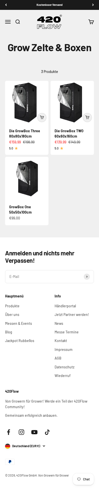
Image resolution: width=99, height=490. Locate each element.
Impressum (64, 349)
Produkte (12, 306)
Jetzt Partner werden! (72, 314)
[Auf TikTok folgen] (47, 432)
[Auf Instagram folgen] (21, 432)
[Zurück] (6, 5)
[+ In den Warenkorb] (41, 117)
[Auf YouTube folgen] (34, 432)
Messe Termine (67, 332)
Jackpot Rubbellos (19, 340)
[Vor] (93, 5)
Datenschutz (64, 367)
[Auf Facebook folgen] (8, 432)
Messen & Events (18, 323)
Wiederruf (63, 375)
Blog (8, 332)
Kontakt (61, 340)
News (59, 323)
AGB (58, 358)
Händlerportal (65, 306)
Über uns (12, 314)
